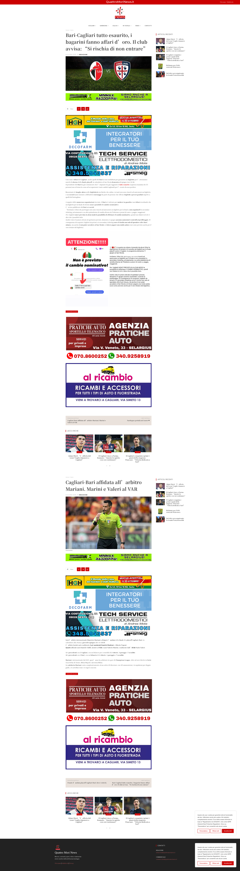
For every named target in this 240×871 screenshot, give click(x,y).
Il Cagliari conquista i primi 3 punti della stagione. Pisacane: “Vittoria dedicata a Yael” (137, 459)
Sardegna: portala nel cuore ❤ (138, 420)
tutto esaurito (124, 185)
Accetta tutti (228, 863)
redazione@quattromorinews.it (165, 852)
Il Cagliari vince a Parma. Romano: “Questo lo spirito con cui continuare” (108, 458)
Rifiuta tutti (215, 863)
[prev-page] (107, 466)
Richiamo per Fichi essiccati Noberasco (173, 66)
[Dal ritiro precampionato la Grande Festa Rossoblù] (160, 74)
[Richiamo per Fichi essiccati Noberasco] (160, 66)
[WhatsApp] (87, 109)
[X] (83, 109)
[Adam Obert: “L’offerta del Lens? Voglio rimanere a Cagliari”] (79, 443)
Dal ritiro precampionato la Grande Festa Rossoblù (175, 74)
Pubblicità (230, 2)
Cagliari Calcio (72, 311)
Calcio (71, 30)
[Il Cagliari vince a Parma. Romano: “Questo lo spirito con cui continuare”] (108, 443)
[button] (235, 2)
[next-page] (110, 466)
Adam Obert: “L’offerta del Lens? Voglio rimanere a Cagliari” (79, 458)
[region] (215, 855)
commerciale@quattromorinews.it (166, 859)
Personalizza (203, 863)
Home (67, 30)
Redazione (83, 54)
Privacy (71, 863)
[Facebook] (79, 109)
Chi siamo (223, 2)
